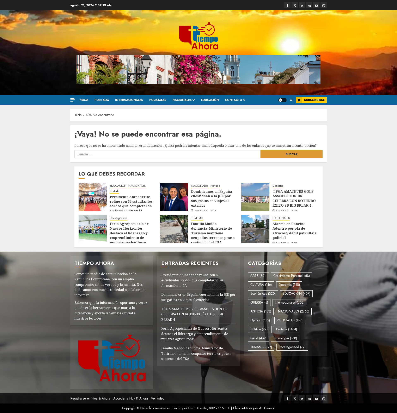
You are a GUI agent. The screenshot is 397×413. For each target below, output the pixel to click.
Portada (101, 100)
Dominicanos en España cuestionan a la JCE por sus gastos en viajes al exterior (211, 198)
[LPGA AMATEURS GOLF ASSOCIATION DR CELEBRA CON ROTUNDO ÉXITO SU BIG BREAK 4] (255, 197)
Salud (258, 338)
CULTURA (261, 284)
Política (259, 329)
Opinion (260, 320)
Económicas (263, 293)
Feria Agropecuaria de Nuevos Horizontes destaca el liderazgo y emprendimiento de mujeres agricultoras (129, 233)
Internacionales (129, 100)
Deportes (278, 186)
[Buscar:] (167, 154)
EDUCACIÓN (210, 100)
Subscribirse (314, 100)
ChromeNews (242, 408)
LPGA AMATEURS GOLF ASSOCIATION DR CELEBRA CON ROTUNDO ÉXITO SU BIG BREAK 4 (294, 198)
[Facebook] (287, 5)
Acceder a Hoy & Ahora (130, 398)
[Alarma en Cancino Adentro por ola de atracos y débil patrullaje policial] (255, 229)
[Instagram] (323, 5)
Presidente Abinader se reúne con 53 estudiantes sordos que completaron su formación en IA (131, 204)
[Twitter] (295, 5)
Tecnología (285, 338)
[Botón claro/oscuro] (282, 100)
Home (83, 100)
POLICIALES (157, 100)
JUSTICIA (260, 311)
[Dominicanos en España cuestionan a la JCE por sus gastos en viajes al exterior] (174, 197)
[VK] (309, 5)
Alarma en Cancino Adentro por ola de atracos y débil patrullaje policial (294, 231)
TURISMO (197, 218)
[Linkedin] (302, 5)
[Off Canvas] (72, 100)
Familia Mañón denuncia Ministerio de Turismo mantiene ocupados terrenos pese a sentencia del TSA (213, 233)
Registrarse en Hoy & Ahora (90, 398)
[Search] (291, 100)
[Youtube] (316, 5)
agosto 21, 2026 (205, 211)
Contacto (233, 100)
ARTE (258, 275)
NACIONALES (182, 100)
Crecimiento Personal (291, 275)
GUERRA (259, 302)
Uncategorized (119, 218)
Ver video (158, 398)
